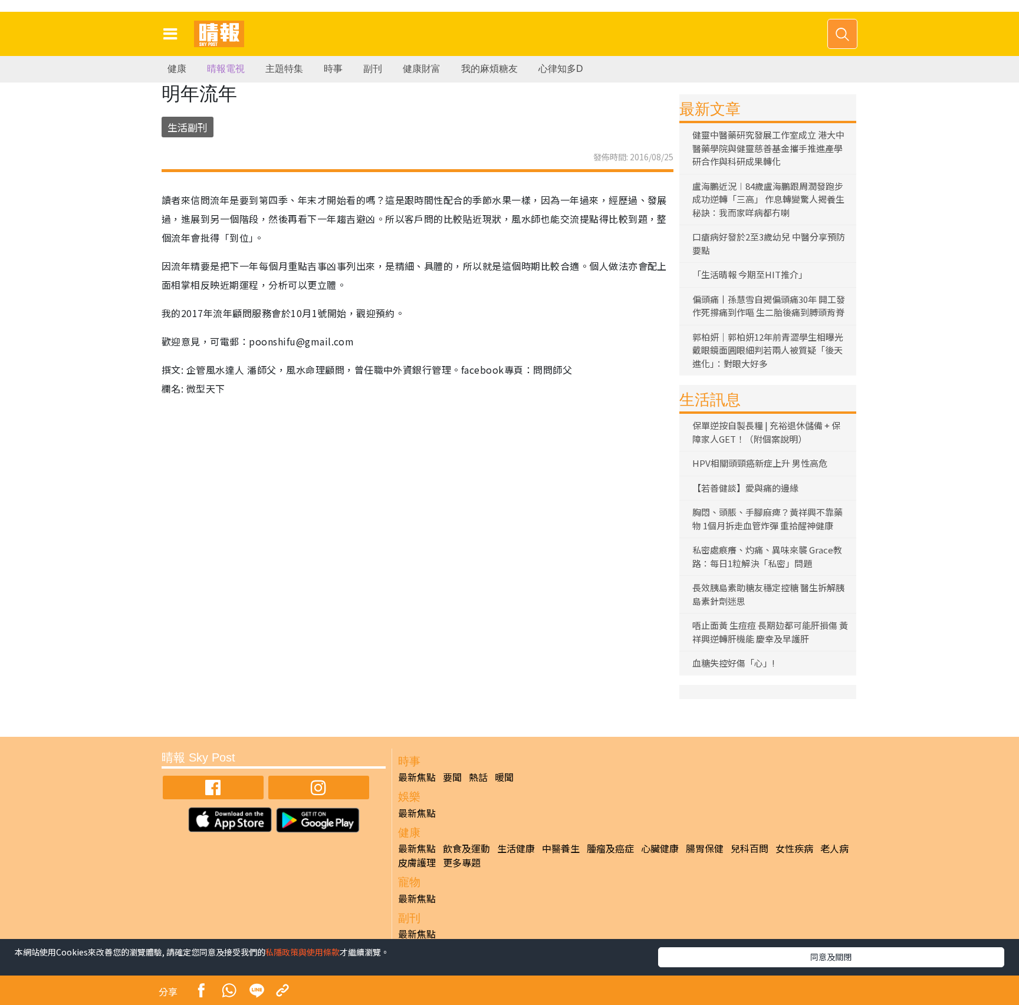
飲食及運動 (466, 848)
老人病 (834, 848)
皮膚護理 (417, 862)
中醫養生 (561, 848)
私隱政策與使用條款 (302, 952)
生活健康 (516, 848)
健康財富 (422, 69)
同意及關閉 (831, 957)
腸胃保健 (705, 848)
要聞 (452, 777)
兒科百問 (749, 848)
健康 (176, 69)
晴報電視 (226, 69)
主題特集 (284, 69)
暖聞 (504, 777)
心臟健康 (660, 848)
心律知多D (560, 69)
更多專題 (462, 862)
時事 (333, 69)
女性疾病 (794, 848)
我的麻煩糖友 (489, 69)
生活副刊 (187, 127)
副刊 (372, 69)
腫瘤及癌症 (610, 848)
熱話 (478, 777)
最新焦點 (417, 777)
